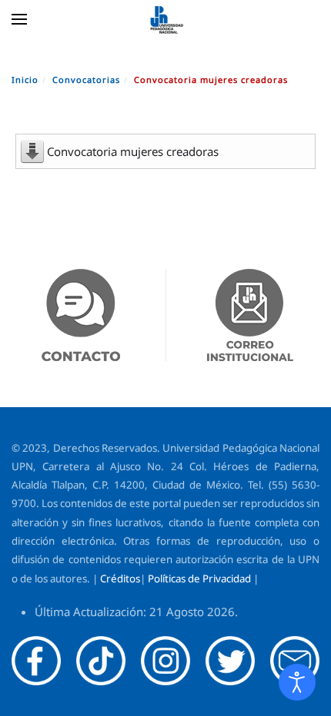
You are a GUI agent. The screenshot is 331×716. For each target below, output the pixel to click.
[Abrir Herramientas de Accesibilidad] (297, 682)
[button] (19, 19)
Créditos (120, 578)
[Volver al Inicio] (165, 19)
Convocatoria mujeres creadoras (133, 151)
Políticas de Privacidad (199, 578)
